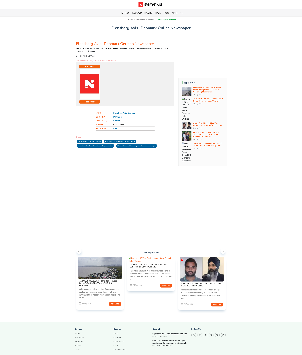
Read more (115, 304)
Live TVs (78, 345)
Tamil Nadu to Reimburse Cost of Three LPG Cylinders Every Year (207, 144)
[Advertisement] (131, 83)
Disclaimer (117, 337)
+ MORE (174, 12)
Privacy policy (118, 341)
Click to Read (118, 125)
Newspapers (140, 20)
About (115, 333)
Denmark (151, 20)
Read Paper (89, 66)
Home (130, 20)
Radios (77, 349)
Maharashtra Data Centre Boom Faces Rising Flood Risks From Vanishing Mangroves (207, 89)
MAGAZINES (149, 12)
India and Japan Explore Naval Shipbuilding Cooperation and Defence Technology (206, 134)
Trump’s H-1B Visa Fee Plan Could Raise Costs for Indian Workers (208, 100)
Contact (116, 345)
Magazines (79, 341)
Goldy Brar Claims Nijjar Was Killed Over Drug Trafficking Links (207, 124)
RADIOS (166, 12)
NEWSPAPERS (137, 12)
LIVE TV (158, 12)
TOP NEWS (125, 12)
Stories (77, 333)
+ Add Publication (119, 349)
